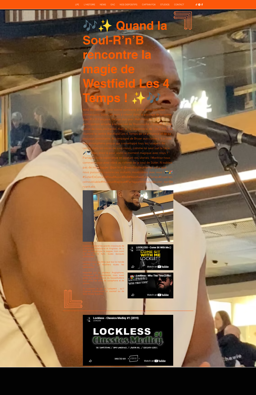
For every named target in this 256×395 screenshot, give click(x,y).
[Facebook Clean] (202, 4)
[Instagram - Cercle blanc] (199, 4)
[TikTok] (196, 4)
